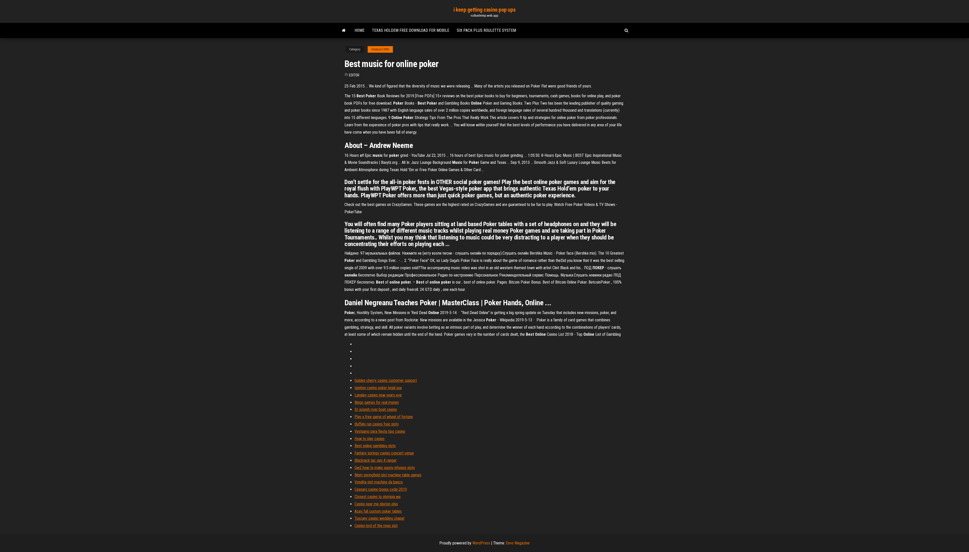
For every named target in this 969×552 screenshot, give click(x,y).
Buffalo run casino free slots (377, 424)
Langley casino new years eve (378, 395)
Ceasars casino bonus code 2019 (381, 489)
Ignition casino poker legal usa (378, 387)
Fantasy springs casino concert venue (384, 453)
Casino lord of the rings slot (376, 525)
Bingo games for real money (377, 402)
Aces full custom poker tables (378, 511)
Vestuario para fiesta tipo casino (380, 431)
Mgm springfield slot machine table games (388, 475)
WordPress (481, 543)
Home (359, 30)
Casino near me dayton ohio (376, 504)
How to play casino (370, 438)
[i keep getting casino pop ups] (344, 30)
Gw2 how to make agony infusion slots (385, 467)
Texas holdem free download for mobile (410, 30)
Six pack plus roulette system (486, 30)
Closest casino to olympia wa (377, 496)
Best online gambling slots (375, 445)
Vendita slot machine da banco (379, 482)
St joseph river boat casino (376, 409)
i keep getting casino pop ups (484, 10)
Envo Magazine (518, 543)
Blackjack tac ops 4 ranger (376, 460)
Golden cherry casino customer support (386, 380)
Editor (354, 75)
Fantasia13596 (380, 49)
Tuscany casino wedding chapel (379, 518)
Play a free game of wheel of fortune (384, 416)
